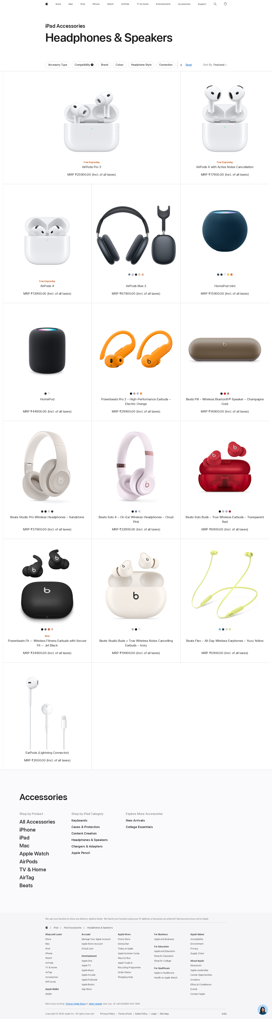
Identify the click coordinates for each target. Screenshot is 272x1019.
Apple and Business (164, 939)
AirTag (48, 972)
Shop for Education (164, 956)
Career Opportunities (201, 975)
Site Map (164, 1014)
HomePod (47, 399)
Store (48, 939)
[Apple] (46, 927)
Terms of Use (125, 1014)
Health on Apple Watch (165, 977)
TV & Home (51, 967)
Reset (189, 64)
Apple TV (86, 965)
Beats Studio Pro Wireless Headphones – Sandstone (47, 517)
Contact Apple (197, 994)
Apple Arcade (88, 975)
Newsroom (195, 965)
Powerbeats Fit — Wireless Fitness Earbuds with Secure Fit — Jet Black (47, 643)
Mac (47, 944)
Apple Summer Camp (128, 953)
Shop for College (162, 961)
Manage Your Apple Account (96, 939)
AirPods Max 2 (136, 286)
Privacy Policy (107, 1014)
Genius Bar (123, 944)
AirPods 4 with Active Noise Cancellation (224, 167)
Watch (48, 958)
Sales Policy (141, 1014)
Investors (195, 979)
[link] (263, 1010)
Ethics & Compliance (200, 984)
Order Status (124, 972)
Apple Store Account (92, 944)
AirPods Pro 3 (91, 167)
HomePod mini (224, 286)
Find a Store (124, 939)
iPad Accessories (72, 927)
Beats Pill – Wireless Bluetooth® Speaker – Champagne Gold (225, 401)
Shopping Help (125, 977)
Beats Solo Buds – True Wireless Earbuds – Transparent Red (225, 519)
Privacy (194, 948)
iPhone (48, 953)
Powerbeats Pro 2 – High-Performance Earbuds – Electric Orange (136, 401)
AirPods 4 (47, 286)
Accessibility (196, 939)
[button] (215, 4)
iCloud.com (87, 948)
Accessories (51, 977)
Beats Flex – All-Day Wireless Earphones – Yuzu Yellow (224, 641)
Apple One (87, 961)
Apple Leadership (199, 970)
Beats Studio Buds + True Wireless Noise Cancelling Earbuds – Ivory (136, 643)
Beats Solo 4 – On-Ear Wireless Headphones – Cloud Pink (136, 519)
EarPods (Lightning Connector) (47, 753)
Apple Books (88, 984)
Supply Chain (197, 953)
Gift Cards (50, 982)
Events (193, 989)
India (224, 1014)
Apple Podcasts (89, 979)
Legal (153, 1014)
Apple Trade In (125, 963)
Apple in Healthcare (164, 973)
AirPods (49, 963)
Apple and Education (164, 951)
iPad (56, 927)
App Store (87, 989)
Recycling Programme (129, 967)
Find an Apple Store (76, 1004)
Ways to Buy (124, 958)
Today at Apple (125, 948)
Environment (196, 944)
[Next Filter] (181, 65)
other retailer (95, 1004)
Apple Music (88, 970)
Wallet (48, 994)
